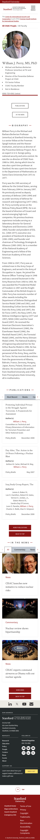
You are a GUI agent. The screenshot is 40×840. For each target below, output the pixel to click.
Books (25, 397)
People (4, 749)
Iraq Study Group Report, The (20, 500)
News (32, 549)
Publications (20, 106)
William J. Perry (19, 421)
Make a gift (31, 771)
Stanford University (10, 1)
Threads (33, 753)
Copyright (24, 813)
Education (5, 743)
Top (23, 789)
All (8, 549)
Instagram (24, 753)
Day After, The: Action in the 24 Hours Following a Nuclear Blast (20, 462)
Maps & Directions (11, 809)
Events (4, 758)
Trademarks (25, 817)
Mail (24, 748)
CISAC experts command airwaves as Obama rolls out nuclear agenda (20, 661)
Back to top (20, 534)
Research (5, 741)
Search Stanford (10, 812)
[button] (37, 396)
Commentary (19, 549)
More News (20, 690)
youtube (24, 704)
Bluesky (28, 748)
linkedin (10, 704)
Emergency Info (10, 815)
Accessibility (25, 826)
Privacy (23, 809)
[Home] (15, 9)
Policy (4, 746)
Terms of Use (25, 806)
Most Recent (12, 397)
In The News (20, 115)
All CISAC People (9, 26)
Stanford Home (10, 806)
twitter (17, 704)
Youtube (33, 748)
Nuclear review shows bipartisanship (20, 618)
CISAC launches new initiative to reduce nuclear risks (20, 574)
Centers (5, 752)
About (4, 761)
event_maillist (31, 704)
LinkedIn (28, 753)
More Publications (20, 528)
